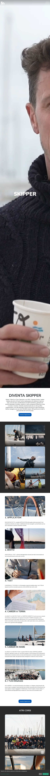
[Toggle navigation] (47, 3)
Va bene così (45, 774)
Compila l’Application (25, 414)
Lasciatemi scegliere (5, 774)
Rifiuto (40, 774)
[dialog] (25, 773)
